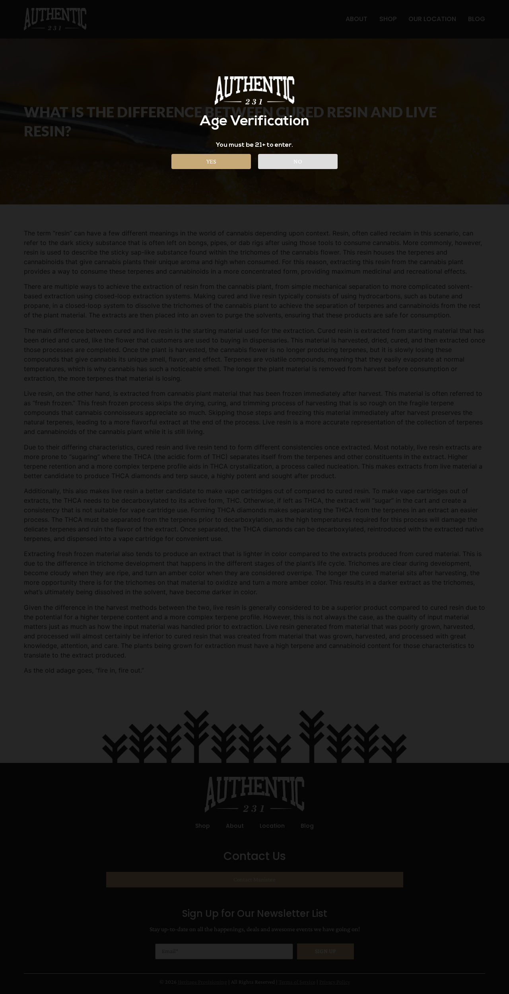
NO (297, 161)
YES (211, 161)
